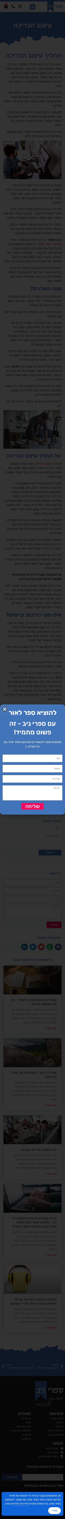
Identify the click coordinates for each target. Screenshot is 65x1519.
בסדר (54, 1510)
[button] (4, 709)
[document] (32, 759)
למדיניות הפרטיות (19, 1503)
